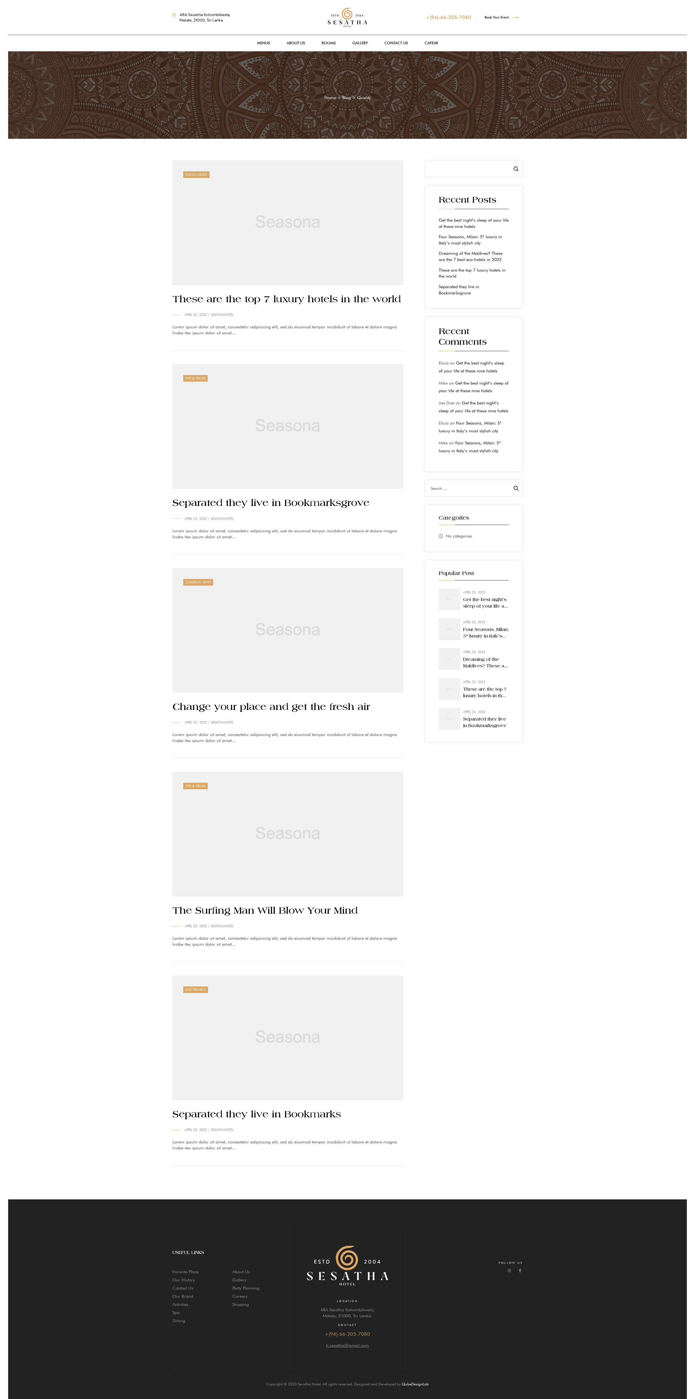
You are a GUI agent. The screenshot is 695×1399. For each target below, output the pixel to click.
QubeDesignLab (415, 1384)
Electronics (195, 990)
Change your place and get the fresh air (271, 707)
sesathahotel (222, 315)
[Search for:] (474, 488)
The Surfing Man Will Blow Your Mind (265, 911)
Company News (198, 582)
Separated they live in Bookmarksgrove (270, 503)
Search (516, 169)
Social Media (196, 174)
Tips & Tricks (195, 378)
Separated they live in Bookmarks (256, 1115)
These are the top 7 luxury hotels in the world (286, 299)
